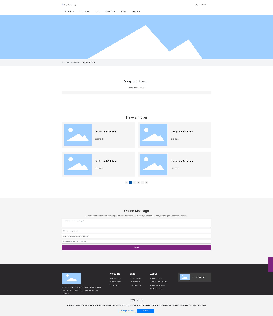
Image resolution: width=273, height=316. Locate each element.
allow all (146, 311)
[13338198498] (270, 264)
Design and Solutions (73, 62)
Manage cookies (127, 311)
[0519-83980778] (270, 259)
